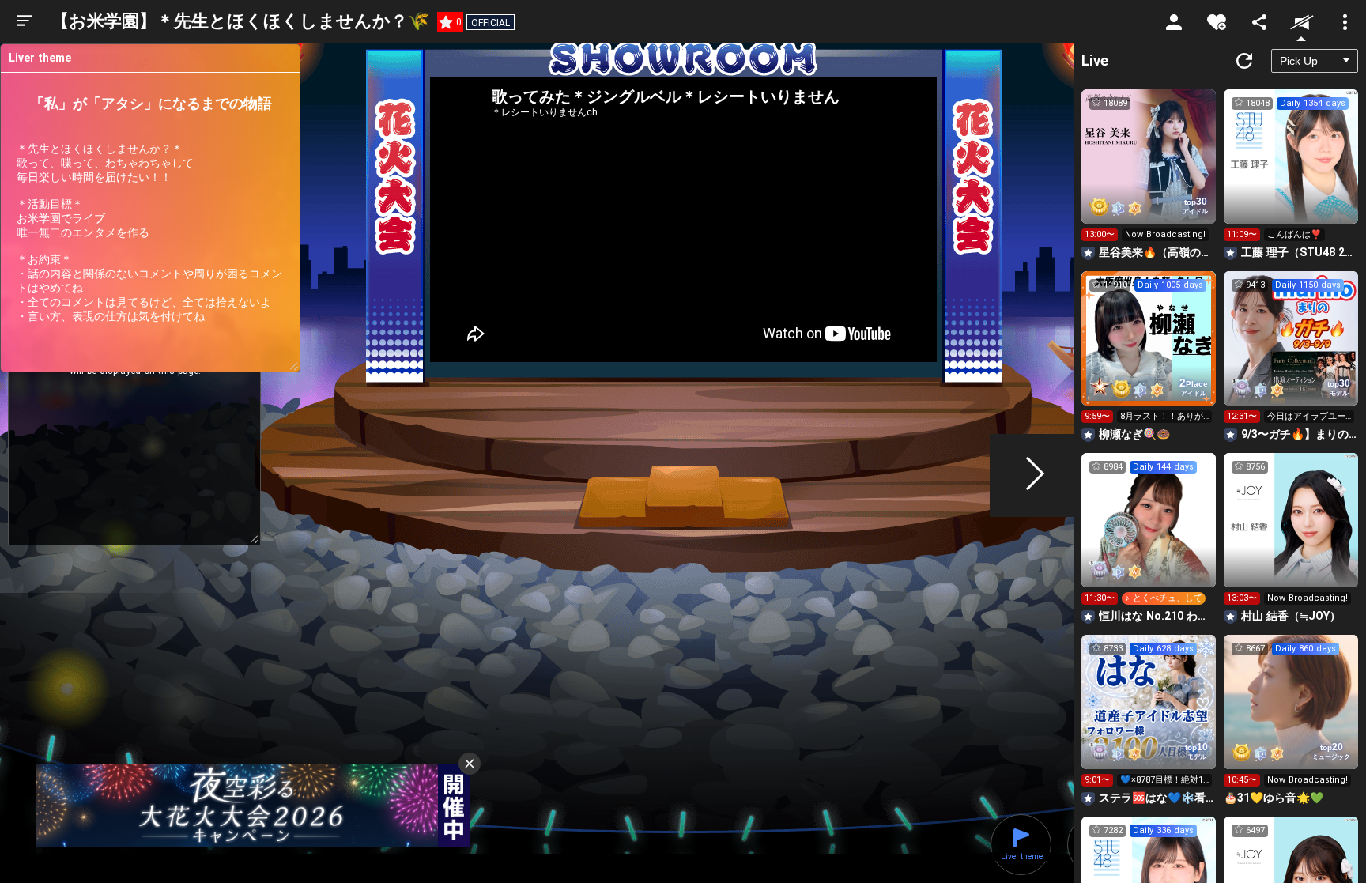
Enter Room (1149, 170)
